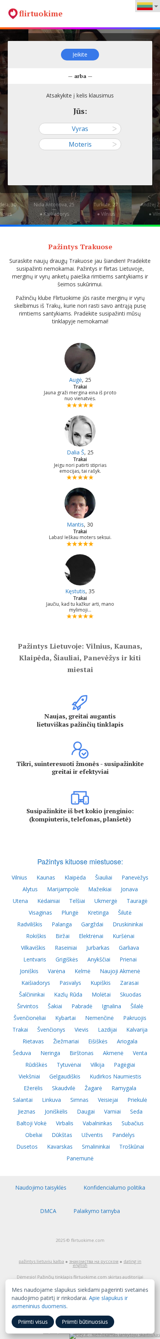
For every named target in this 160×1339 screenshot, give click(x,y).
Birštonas (82, 1053)
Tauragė (137, 900)
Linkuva (51, 1099)
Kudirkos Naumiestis (115, 1076)
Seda (136, 1111)
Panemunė (80, 1158)
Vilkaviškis (33, 947)
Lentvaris (34, 959)
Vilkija (97, 1064)
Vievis (82, 1029)
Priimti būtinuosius (85, 1321)
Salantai (23, 1099)
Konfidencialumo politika (114, 1187)
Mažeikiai (99, 889)
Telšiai (77, 900)
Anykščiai (98, 959)
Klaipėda (75, 877)
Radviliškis (29, 924)
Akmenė (113, 1053)
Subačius (133, 1123)
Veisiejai (108, 1099)
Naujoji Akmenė (120, 971)
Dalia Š (75, 452)
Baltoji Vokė (31, 1123)
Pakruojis (134, 1018)
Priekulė (137, 1099)
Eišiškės (98, 1041)
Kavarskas (60, 1146)
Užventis (92, 1135)
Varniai (112, 1111)
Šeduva (22, 1053)
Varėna (56, 971)
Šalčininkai (32, 994)
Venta (140, 1053)
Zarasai (129, 982)
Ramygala (123, 1088)
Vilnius (19, 877)
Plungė (69, 912)
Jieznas (26, 1111)
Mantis (75, 524)
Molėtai (101, 994)
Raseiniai (66, 947)
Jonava (129, 889)
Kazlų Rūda (68, 994)
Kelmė (82, 971)
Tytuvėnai (69, 1064)
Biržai (63, 936)
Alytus (30, 889)
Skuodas (130, 994)
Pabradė (81, 1006)
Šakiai (55, 1006)
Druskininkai (128, 924)
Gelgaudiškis (64, 1076)
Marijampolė (63, 889)
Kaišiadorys (35, 982)
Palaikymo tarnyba (96, 1211)
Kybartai (65, 1018)
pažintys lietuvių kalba (41, 1261)
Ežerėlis (33, 1088)
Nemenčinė (99, 1018)
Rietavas (33, 1041)
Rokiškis (36, 936)
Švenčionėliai (30, 1018)
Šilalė (136, 1006)
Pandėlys (123, 1135)
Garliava (129, 947)
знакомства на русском (93, 1261)
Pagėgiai (124, 1064)
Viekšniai (29, 1076)
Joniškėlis (56, 1111)
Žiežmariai (66, 1041)
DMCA (48, 1211)
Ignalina (111, 1006)
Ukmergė (105, 900)
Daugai (86, 1111)
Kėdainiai (48, 900)
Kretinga (98, 912)
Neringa (50, 1053)
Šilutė (125, 912)
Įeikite (80, 54)
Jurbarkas (98, 947)
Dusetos (27, 1146)
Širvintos (27, 1006)
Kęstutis (75, 591)
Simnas (79, 1099)
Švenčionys (51, 1029)
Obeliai (33, 1135)
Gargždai (92, 924)
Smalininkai (96, 1146)
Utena (20, 900)
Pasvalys (70, 982)
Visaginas (40, 912)
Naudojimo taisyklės (40, 1187)
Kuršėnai (123, 936)
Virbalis (64, 1123)
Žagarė (93, 1088)
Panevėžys (135, 877)
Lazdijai (107, 1029)
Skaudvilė (63, 1088)
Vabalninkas (97, 1123)
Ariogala (127, 1041)
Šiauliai (103, 877)
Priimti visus (33, 1321)
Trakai (20, 1029)
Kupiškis (100, 982)
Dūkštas (62, 1135)
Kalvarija (137, 1029)
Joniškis (29, 971)
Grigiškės (67, 959)
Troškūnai (131, 1146)
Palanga (62, 924)
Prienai (128, 959)
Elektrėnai (91, 936)
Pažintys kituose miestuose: (80, 861)
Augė (75, 379)
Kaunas (46, 877)
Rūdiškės (36, 1064)
